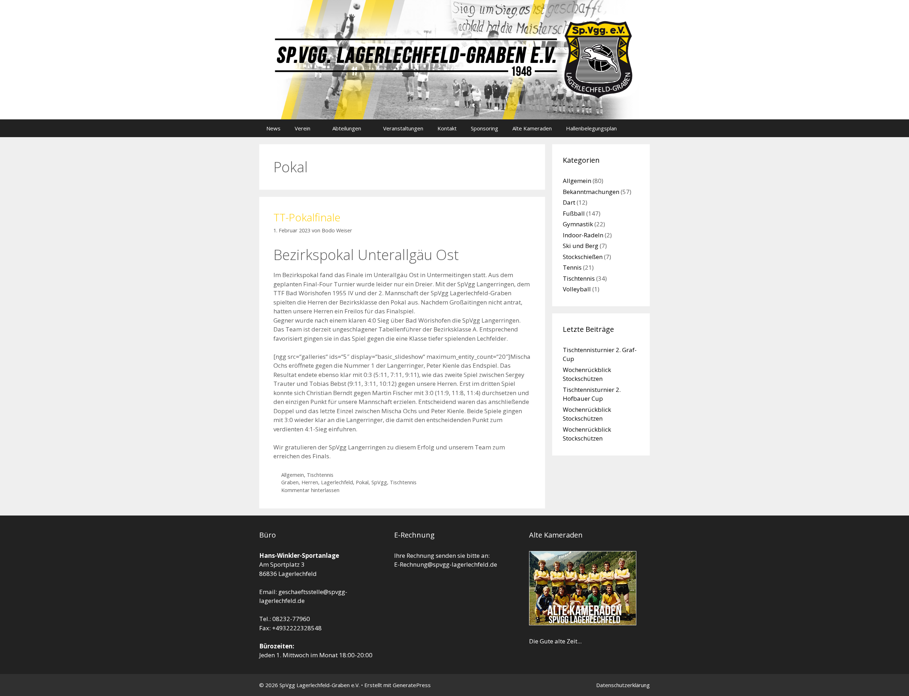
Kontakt (447, 128)
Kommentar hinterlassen (310, 490)
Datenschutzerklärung (623, 685)
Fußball (574, 213)
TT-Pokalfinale (307, 217)
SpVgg (379, 482)
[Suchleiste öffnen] (639, 128)
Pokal (362, 482)
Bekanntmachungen (591, 192)
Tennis (572, 267)
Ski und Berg (580, 246)
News (273, 128)
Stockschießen (583, 257)
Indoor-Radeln (583, 235)
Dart (569, 202)
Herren (309, 482)
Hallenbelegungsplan (591, 128)
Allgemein (292, 474)
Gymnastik (578, 224)
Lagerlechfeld (337, 482)
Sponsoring (484, 128)
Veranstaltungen (403, 128)
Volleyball (577, 289)
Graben (290, 482)
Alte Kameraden (532, 128)
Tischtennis (320, 474)
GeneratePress (412, 685)
